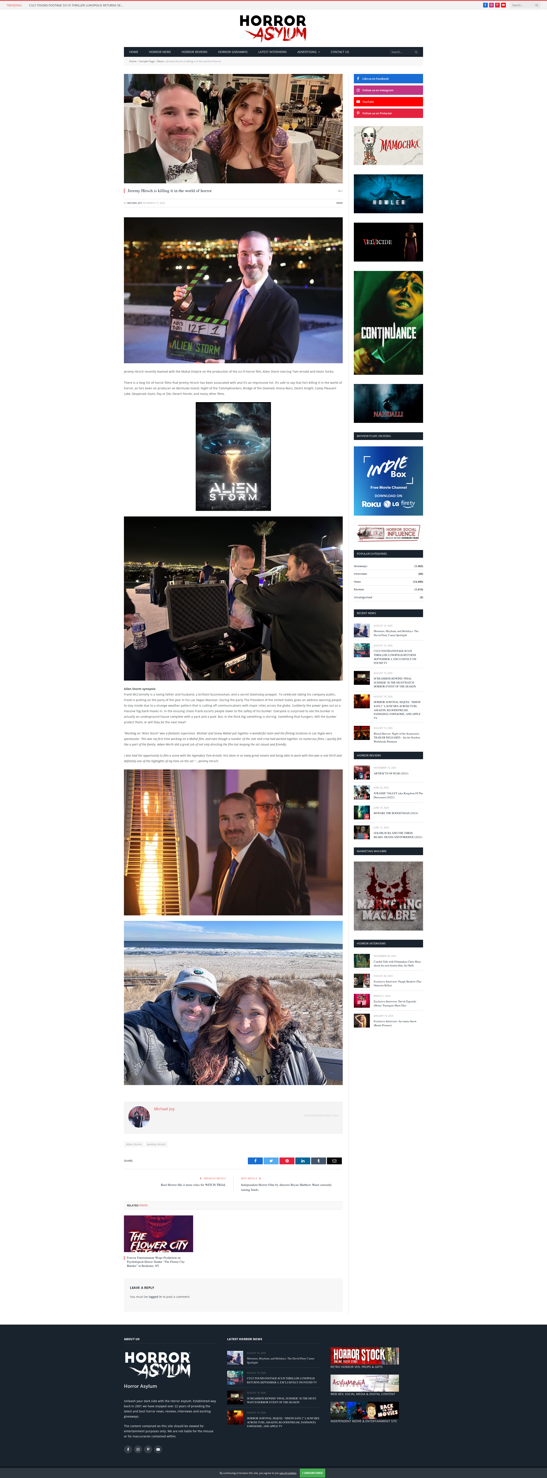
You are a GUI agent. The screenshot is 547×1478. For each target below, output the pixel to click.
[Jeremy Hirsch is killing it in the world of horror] (233, 128)
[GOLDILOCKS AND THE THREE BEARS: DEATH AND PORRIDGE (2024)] (362, 832)
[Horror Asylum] (273, 28)
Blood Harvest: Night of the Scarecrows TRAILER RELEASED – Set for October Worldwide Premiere (397, 737)
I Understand (312, 1473)
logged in (155, 1297)
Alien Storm (134, 1144)
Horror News (160, 52)
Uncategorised (363, 597)
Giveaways (360, 566)
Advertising (306, 52)
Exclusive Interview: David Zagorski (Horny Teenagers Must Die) (395, 1003)
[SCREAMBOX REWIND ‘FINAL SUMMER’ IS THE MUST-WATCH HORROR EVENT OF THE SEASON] (362, 678)
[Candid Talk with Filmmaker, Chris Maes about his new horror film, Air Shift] (362, 961)
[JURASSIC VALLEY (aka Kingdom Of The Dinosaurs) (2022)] (362, 792)
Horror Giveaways (233, 52)
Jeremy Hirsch (156, 1144)
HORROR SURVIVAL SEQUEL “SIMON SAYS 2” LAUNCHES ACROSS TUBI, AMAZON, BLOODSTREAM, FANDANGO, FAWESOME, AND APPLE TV (397, 710)
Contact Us (340, 52)
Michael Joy (134, 202)
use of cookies (287, 1473)
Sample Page (147, 61)
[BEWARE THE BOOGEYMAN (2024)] (362, 812)
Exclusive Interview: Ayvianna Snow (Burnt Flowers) (395, 1023)
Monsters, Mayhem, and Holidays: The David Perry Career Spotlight (396, 633)
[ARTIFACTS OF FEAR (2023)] (362, 772)
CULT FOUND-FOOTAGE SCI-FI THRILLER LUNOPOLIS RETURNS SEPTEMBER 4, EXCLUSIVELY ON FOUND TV (77, 5)
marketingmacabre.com (321, 1115)
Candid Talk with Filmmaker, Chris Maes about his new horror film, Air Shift (397, 964)
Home (133, 52)
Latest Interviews (272, 52)
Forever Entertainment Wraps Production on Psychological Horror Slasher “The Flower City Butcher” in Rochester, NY (156, 1262)
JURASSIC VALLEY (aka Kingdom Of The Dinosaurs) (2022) (398, 795)
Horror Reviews (194, 52)
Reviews (359, 589)
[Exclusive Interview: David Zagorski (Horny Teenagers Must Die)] (362, 1001)
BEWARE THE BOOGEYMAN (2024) (396, 813)
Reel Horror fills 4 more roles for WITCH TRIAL (193, 1184)
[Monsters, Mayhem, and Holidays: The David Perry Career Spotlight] (362, 630)
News (160, 61)
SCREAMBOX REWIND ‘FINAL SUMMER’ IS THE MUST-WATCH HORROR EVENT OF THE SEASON (395, 682)
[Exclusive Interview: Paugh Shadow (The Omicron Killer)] (362, 981)
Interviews (360, 574)
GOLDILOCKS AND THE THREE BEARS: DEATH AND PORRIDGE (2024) (398, 835)
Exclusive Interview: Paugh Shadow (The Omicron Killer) (397, 983)
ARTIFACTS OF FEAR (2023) (391, 773)
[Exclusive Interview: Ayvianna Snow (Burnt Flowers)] (362, 1021)
